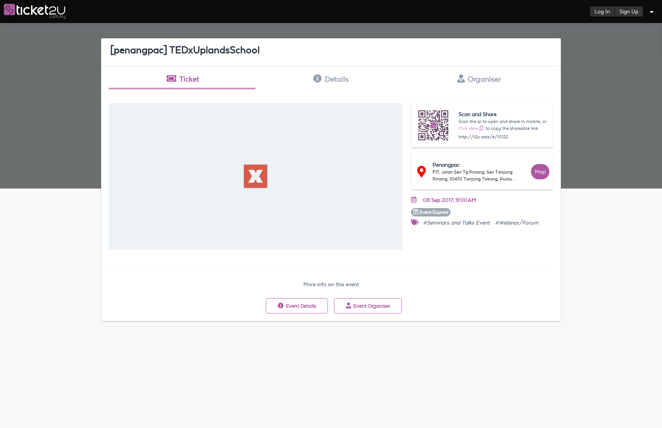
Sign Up (628, 11)
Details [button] (337, 79)
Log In (602, 11)
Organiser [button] (484, 79)
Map (540, 172)
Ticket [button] (189, 79)
